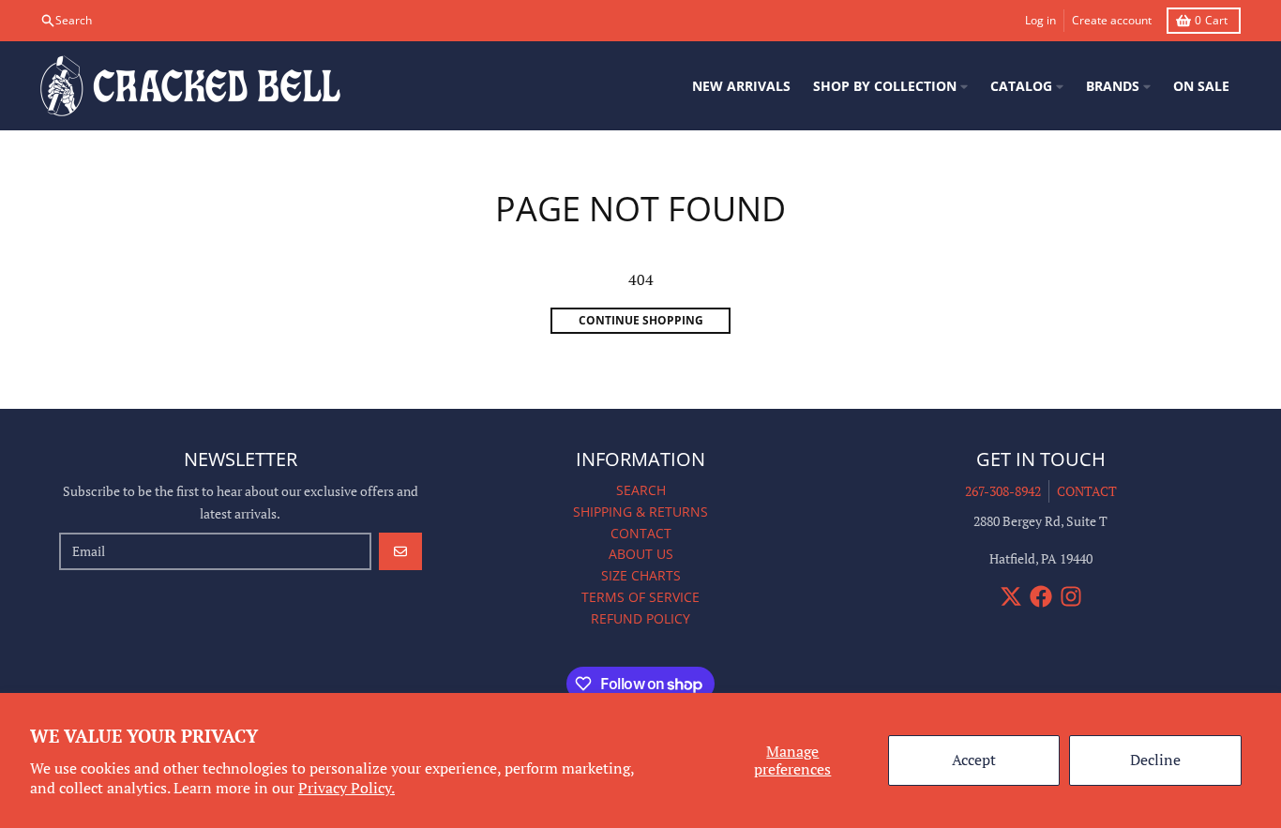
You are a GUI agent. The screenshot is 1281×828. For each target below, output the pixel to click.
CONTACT (1087, 491)
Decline (1155, 759)
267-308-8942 (1003, 491)
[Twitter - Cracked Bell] (1011, 596)
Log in (1040, 20)
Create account (1112, 20)
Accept (974, 759)
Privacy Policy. (346, 787)
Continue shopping (641, 320)
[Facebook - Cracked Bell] (1041, 596)
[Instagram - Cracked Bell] (1071, 596)
